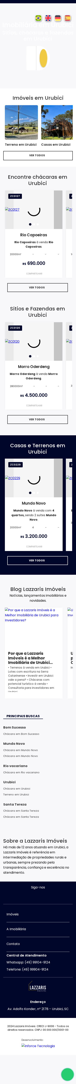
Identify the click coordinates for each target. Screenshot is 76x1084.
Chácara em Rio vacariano (21, 772)
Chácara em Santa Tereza (21, 811)
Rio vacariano (15, 766)
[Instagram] (34, 896)
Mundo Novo (14, 743)
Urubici (9, 782)
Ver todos (37, 155)
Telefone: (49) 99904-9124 (27, 969)
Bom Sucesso (14, 727)
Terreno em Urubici (16, 794)
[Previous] (9, 209)
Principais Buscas (23, 716)
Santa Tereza (15, 804)
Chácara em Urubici (16, 789)
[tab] (30, 224)
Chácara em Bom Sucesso (21, 734)
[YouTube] (42, 896)
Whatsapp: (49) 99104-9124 (28, 962)
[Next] (58, 209)
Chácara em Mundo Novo (20, 750)
